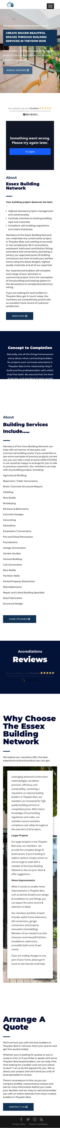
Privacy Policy (18, 1124)
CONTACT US (17, 1107)
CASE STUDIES (18, 619)
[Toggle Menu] (50, 6)
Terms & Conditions (38, 1124)
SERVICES (18, 316)
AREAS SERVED (16, 70)
